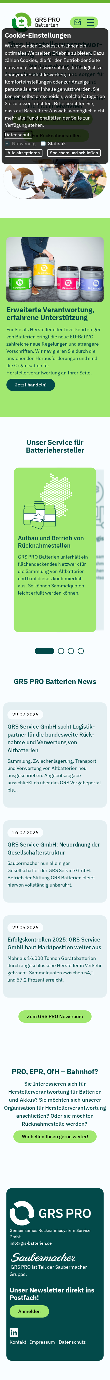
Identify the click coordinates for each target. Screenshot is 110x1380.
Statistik (57, 143)
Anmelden (29, 1311)
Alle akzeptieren (23, 152)
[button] (61, 651)
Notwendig (24, 143)
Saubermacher (71, 1267)
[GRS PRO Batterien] (36, 22)
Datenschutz (72, 1342)
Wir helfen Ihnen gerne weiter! (55, 1136)
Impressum (42, 1342)
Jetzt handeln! (30, 385)
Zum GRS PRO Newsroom (55, 1016)
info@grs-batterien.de (31, 1243)
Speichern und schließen (74, 152)
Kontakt (18, 1342)
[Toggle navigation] (90, 22)
